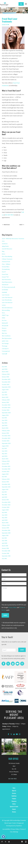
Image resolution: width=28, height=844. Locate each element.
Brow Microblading (7, 256)
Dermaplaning (5, 269)
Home (14, 788)
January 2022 (5, 481)
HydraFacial (5, 284)
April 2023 (4, 456)
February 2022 (6, 479)
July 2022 (4, 476)
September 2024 (6, 412)
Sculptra (4, 330)
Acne (3, 241)
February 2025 (6, 400)
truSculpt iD (5, 348)
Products (14, 798)
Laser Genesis (5, 295)
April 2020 (4, 520)
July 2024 (4, 417)
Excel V (4, 272)
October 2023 (5, 441)
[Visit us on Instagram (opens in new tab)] (22, 664)
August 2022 (5, 474)
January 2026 (5, 377)
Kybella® (4, 292)
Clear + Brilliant (6, 264)
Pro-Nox (4, 320)
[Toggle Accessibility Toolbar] (3, 837)
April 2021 (4, 497)
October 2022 (5, 471)
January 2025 (5, 402)
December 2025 (6, 379)
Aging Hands (5, 246)
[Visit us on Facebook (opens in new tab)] (3, 664)
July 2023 (4, 448)
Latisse (4, 305)
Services (14, 793)
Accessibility (6, 829)
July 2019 (4, 538)
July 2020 (4, 512)
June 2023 (4, 451)
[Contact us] (26, 842)
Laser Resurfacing (6, 300)
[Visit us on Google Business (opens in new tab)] (13, 664)
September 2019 (6, 533)
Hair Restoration (6, 279)
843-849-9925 (9, 215)
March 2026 (5, 371)
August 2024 (5, 415)
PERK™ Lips (5, 315)
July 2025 (4, 392)
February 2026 (6, 374)
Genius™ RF (5, 277)
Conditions (14, 796)
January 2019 (5, 548)
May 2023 (4, 453)
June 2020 (4, 515)
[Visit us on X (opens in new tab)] (8, 664)
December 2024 (6, 405)
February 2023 (6, 461)
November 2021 (6, 484)
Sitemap (15, 832)
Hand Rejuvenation (7, 282)
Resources (14, 801)
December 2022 (6, 466)
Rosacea (4, 328)
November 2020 (6, 505)
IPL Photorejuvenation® (8, 287)
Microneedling (6, 310)
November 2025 (6, 382)
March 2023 (5, 458)
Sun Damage (5, 343)
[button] (20, 4)
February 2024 (6, 430)
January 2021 (5, 499)
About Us (14, 791)
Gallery (14, 804)
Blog (3, 251)
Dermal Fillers (5, 266)
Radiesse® (5, 323)
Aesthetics (5, 243)
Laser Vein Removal (7, 302)
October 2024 (5, 410)
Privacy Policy (12, 607)
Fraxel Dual (5, 274)
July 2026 (4, 366)
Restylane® (5, 325)
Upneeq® (4, 353)
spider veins (5, 341)
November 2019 (6, 530)
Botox (3, 254)
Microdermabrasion (7, 307)
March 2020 (5, 522)
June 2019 (4, 540)
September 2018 (6, 556)
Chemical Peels (6, 261)
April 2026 (4, 369)
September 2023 (6, 443)
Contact (14, 809)
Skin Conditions (6, 336)
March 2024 (5, 428)
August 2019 (5, 535)
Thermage (4, 346)
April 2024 (4, 425)
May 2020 (4, 517)
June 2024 (4, 420)
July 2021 (4, 492)
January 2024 (5, 433)
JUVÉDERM (5, 289)
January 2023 (5, 464)
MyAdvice (19, 825)
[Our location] (22, 842)
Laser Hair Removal (7, 297)
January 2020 (5, 528)
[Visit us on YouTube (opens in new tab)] (17, 664)
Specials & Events (14, 806)
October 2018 (5, 553)
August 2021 (5, 489)
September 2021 (6, 487)
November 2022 (6, 469)
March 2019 (5, 545)
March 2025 (5, 397)
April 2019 (4, 543)
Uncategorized (6, 351)
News (3, 313)
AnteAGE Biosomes (7, 249)
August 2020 (5, 510)
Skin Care (4, 333)
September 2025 (6, 387)
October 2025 (5, 384)
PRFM (3, 318)
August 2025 (5, 389)
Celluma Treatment (7, 259)
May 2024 (4, 423)
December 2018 (6, 551)
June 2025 (4, 394)
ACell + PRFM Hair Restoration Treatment (13, 238)
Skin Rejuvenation (7, 338)
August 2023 (5, 446)
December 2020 (6, 502)
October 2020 (5, 507)
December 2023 (6, 435)
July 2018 (4, 558)
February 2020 (6, 525)
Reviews (14, 812)
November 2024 (6, 407)
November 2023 (6, 438)
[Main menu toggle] (26, 4)
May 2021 (4, 494)
